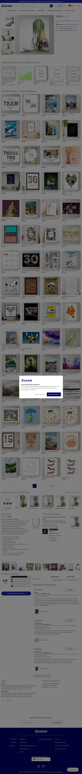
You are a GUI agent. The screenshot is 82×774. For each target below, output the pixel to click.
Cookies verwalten (39, 394)
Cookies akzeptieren (54, 394)
